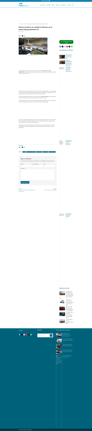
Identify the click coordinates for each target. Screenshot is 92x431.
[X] (62, 46)
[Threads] (69, 46)
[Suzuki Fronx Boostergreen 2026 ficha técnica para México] (59, 341)
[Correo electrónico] (65, 46)
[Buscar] (51, 335)
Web (44, 164)
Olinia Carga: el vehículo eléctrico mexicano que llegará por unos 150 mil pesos (69, 302)
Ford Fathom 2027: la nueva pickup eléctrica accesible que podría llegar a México (69, 315)
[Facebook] (60, 46)
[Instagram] (67, 46)
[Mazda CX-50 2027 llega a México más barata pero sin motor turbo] (62, 249)
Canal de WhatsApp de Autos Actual (66, 42)
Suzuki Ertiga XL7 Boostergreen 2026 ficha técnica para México (67, 334)
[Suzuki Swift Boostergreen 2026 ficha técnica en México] (59, 352)
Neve (20, 429)
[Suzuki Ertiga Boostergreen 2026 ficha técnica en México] (59, 346)
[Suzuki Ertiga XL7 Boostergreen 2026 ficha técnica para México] (59, 335)
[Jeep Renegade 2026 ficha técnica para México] (59, 391)
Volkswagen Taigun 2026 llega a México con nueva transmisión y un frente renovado (69, 142)
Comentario (23, 168)
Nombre (22, 164)
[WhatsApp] (72, 46)
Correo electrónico (35, 164)
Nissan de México (22, 70)
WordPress (30, 429)
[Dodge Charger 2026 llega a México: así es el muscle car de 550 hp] (62, 57)
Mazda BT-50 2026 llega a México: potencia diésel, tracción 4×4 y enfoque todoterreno (69, 69)
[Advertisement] (46, 14)
